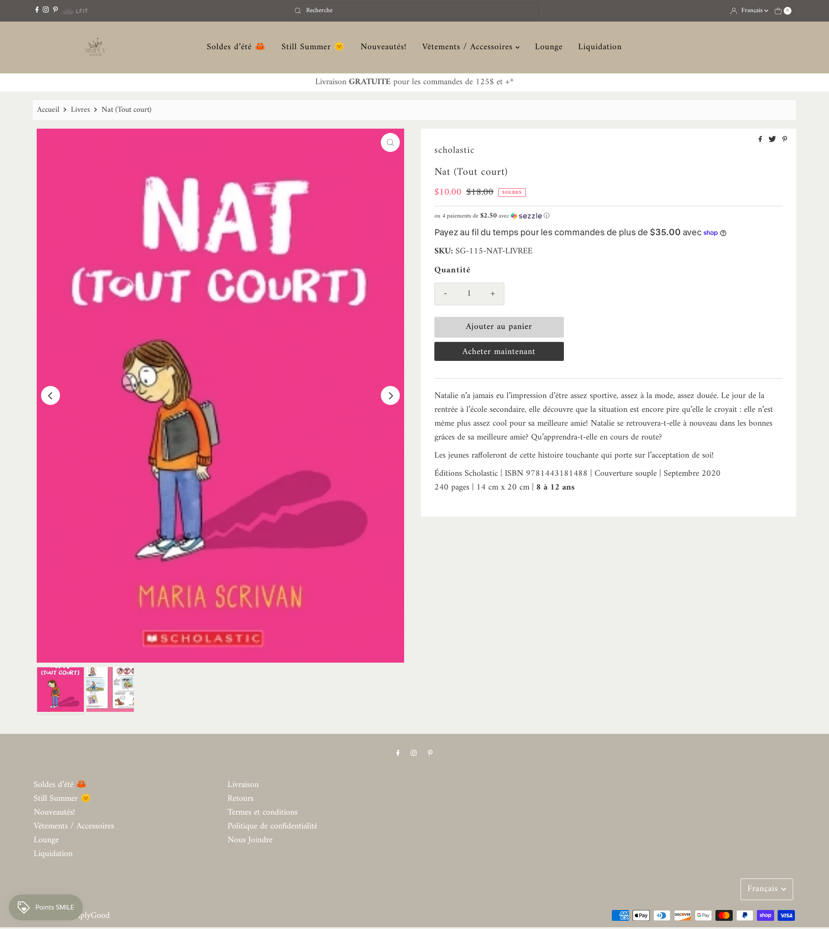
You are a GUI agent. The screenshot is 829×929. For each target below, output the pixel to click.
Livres (80, 110)
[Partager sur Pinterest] (784, 140)
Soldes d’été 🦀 (236, 47)
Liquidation (600, 47)
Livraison (243, 785)
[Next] (390, 395)
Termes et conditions (262, 812)
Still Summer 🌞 (313, 47)
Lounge (549, 47)
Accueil (48, 110)
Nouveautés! (384, 47)
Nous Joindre (250, 840)
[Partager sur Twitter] (773, 140)
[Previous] (50, 395)
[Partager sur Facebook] (761, 140)
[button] (608, 216)
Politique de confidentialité (272, 826)
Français (752, 10)
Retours (240, 798)
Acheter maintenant (498, 352)
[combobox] (415, 10)
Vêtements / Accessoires (469, 47)
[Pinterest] (55, 10)
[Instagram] (46, 10)
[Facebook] (37, 10)
